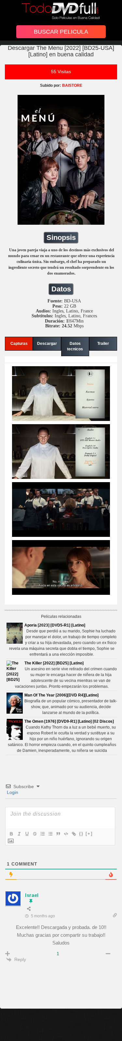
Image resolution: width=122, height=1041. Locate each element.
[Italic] (19, 834)
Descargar (47, 343)
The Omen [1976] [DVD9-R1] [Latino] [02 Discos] (69, 721)
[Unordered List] (50, 834)
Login (12, 792)
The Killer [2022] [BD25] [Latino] (54, 663)
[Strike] (34, 834)
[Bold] (11, 834)
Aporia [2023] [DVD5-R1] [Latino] (54, 625)
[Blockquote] (58, 834)
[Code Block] (66, 834)
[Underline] (27, 834)
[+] (89, 833)
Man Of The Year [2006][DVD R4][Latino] (61, 695)
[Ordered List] (42, 834)
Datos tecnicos (75, 346)
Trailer (103, 343)
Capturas (19, 343)
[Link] (73, 834)
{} (81, 833)
